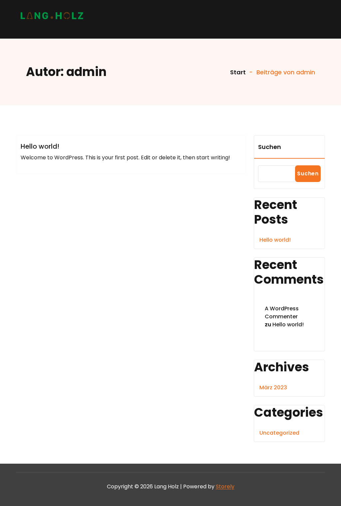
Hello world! (40, 146)
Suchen (269, 147)
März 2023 (273, 387)
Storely (225, 486)
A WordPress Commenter (282, 312)
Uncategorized (279, 433)
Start (237, 72)
